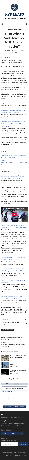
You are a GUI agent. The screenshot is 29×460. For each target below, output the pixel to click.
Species (7, 50)
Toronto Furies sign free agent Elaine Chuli (12, 337)
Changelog (10, 425)
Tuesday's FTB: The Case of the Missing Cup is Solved (18, 356)
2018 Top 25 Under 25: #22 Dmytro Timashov (13, 344)
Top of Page (8, 406)
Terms (11, 455)
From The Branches (14, 29)
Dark (12, 433)
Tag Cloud (3, 425)
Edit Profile (4, 423)
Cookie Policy (18, 455)
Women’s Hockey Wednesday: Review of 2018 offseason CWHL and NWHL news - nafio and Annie (13, 124)
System (20, 433)
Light (4, 433)
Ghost (18, 453)
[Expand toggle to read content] (25, 379)
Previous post (5, 336)
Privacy (6, 455)
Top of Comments (19, 406)
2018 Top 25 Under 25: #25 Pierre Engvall (13, 156)
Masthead (17, 425)
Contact (15, 456)
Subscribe (23, 444)
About (10, 423)
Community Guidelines (19, 423)
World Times (16, 417)
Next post (4, 342)
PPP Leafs (14, 14)
